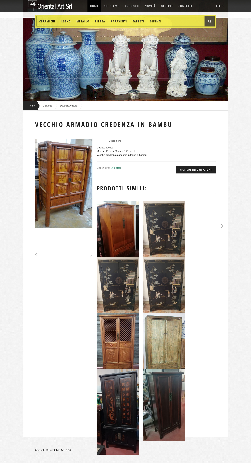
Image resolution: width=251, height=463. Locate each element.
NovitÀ (150, 6)
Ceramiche (47, 21)
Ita (218, 6)
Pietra (100, 21)
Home (32, 105)
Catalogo (47, 105)
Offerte (167, 6)
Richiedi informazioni (196, 169)
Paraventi (119, 21)
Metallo (82, 21)
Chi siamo (112, 6)
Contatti (185, 6)
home (94, 6)
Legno (66, 21)
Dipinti (156, 21)
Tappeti (138, 21)
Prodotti (132, 6)
